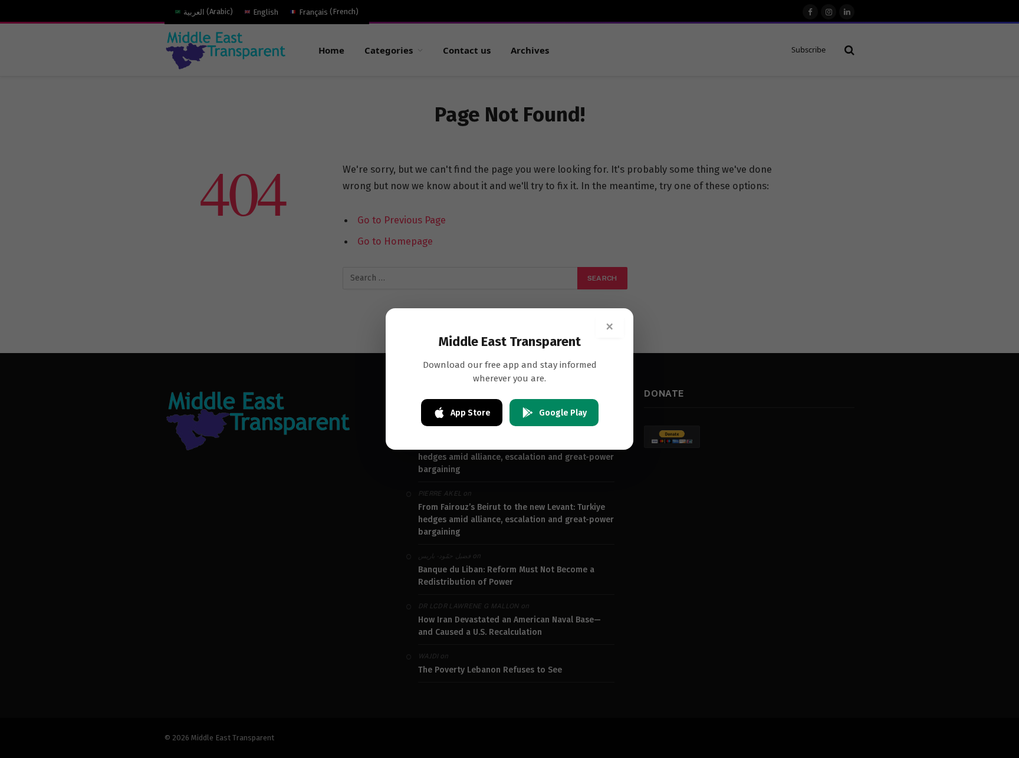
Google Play (563, 413)
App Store (471, 413)
